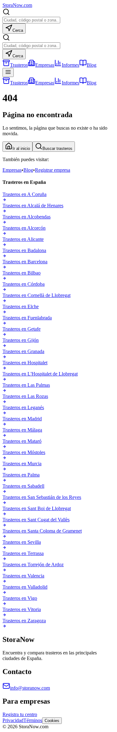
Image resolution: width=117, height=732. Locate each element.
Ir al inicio (21, 148)
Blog (91, 65)
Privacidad (12, 720)
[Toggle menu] (8, 72)
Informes (70, 65)
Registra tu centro (19, 714)
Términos (32, 720)
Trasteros (19, 65)
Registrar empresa (52, 170)
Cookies (52, 720)
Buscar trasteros (57, 148)
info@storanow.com (30, 688)
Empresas (44, 65)
